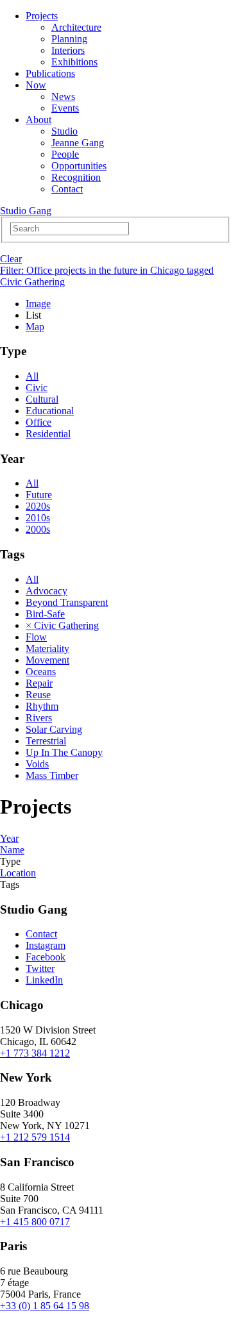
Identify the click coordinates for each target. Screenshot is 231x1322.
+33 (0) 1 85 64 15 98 (44, 1305)
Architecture (76, 27)
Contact (67, 188)
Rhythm (42, 706)
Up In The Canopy (64, 752)
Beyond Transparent (67, 602)
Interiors (68, 50)
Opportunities (79, 165)
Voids (37, 763)
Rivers (39, 717)
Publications (50, 73)
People (65, 154)
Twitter (40, 968)
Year (9, 838)
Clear (11, 258)
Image (38, 303)
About (38, 119)
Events (65, 108)
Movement (47, 660)
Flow (36, 637)
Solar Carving (54, 729)
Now (36, 84)
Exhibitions (74, 61)
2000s (38, 529)
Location (18, 872)
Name (12, 849)
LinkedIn (44, 980)
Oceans (41, 671)
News (63, 96)
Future (39, 494)
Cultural (42, 399)
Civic (36, 387)
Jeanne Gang (77, 142)
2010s (38, 517)
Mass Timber (52, 775)
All (32, 376)
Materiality (47, 648)
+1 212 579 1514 (35, 1137)
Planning (69, 38)
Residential (48, 433)
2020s (38, 506)
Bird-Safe (45, 613)
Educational (50, 410)
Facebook (45, 956)
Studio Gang (25, 210)
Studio (64, 131)
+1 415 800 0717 (35, 1221)
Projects (42, 15)
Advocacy (46, 590)
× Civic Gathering (62, 625)
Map (35, 326)
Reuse (38, 694)
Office (38, 422)
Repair (39, 683)
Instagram (45, 945)
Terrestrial (46, 740)
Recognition (76, 177)
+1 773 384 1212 (35, 1053)
